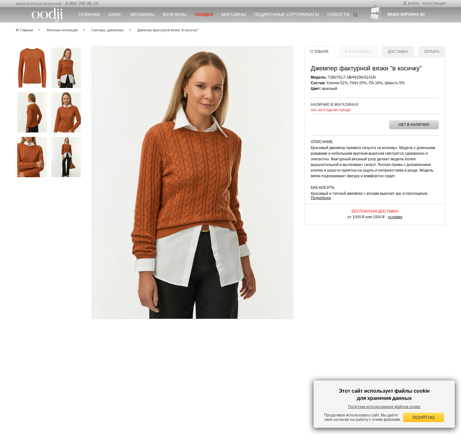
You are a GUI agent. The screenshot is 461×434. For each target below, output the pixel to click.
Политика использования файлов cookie (384, 407)
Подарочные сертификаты (286, 14)
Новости (338, 14)
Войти (413, 3)
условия (395, 217)
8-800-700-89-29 (82, 3)
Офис (115, 14)
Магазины (233, 14)
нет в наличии (414, 124)
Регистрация (433, 3)
